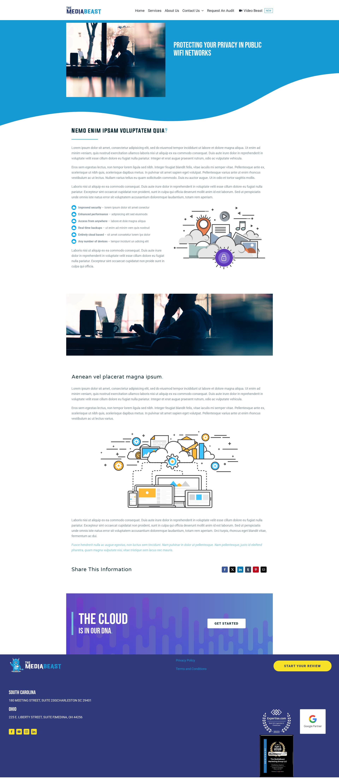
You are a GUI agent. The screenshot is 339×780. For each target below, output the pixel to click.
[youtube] (19, 731)
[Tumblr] (248, 569)
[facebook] (11, 731)
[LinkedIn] (240, 569)
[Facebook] (225, 569)
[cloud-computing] (169, 429)
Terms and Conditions (191, 669)
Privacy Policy (185, 660)
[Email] (263, 569)
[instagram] (26, 731)
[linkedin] (34, 731)
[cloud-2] (219, 205)
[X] (232, 569)
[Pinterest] (256, 569)
